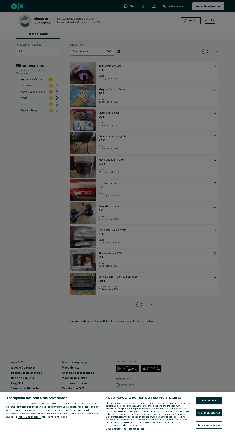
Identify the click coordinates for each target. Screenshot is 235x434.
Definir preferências (208, 424)
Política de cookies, (29, 416)
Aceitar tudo (209, 400)
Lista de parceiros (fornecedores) (125, 428)
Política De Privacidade (54, 416)
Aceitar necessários (209, 412)
